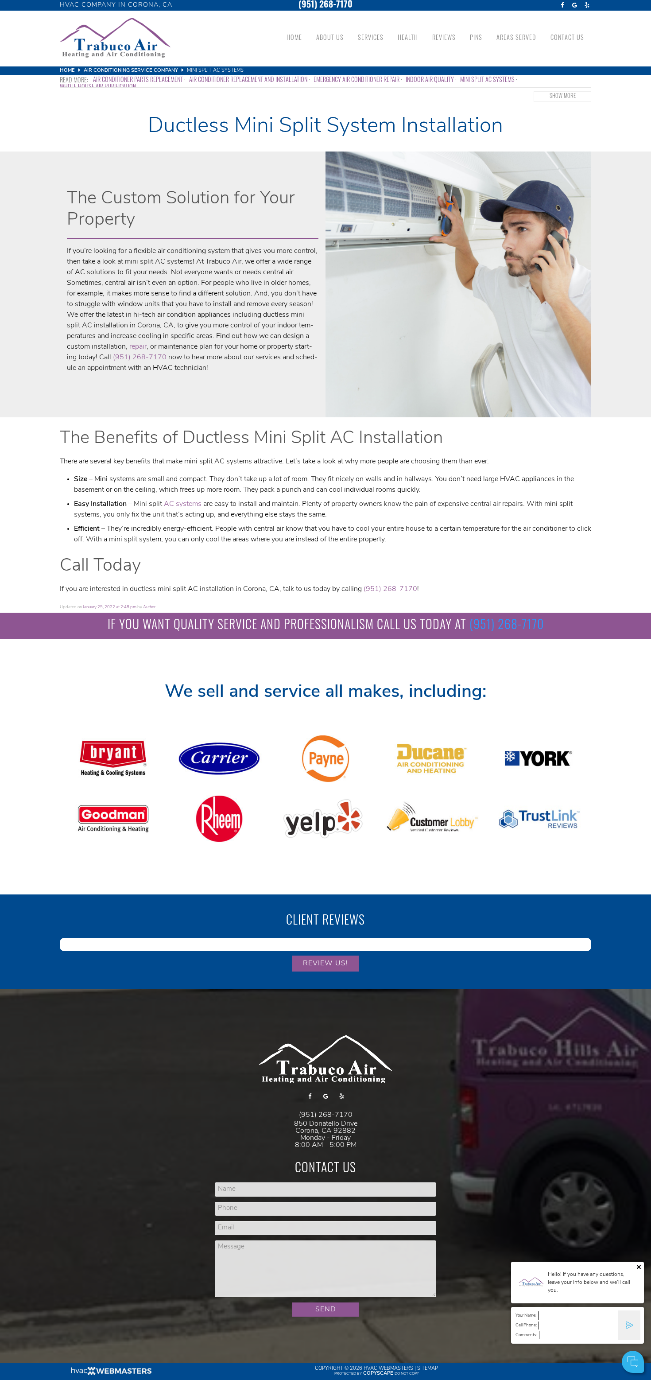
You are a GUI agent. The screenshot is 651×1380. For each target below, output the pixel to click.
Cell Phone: (526, 1325)
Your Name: (525, 1316)
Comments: (526, 1335)
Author (149, 607)
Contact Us (567, 38)
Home (294, 38)
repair (138, 346)
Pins (476, 38)
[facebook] (562, 5)
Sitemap (427, 1368)
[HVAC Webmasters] (110, 1374)
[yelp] (586, 5)
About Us (330, 38)
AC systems (183, 504)
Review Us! (325, 963)
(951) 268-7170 (325, 5)
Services (371, 38)
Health (408, 38)
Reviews (444, 38)
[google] (574, 5)
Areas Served (516, 38)
